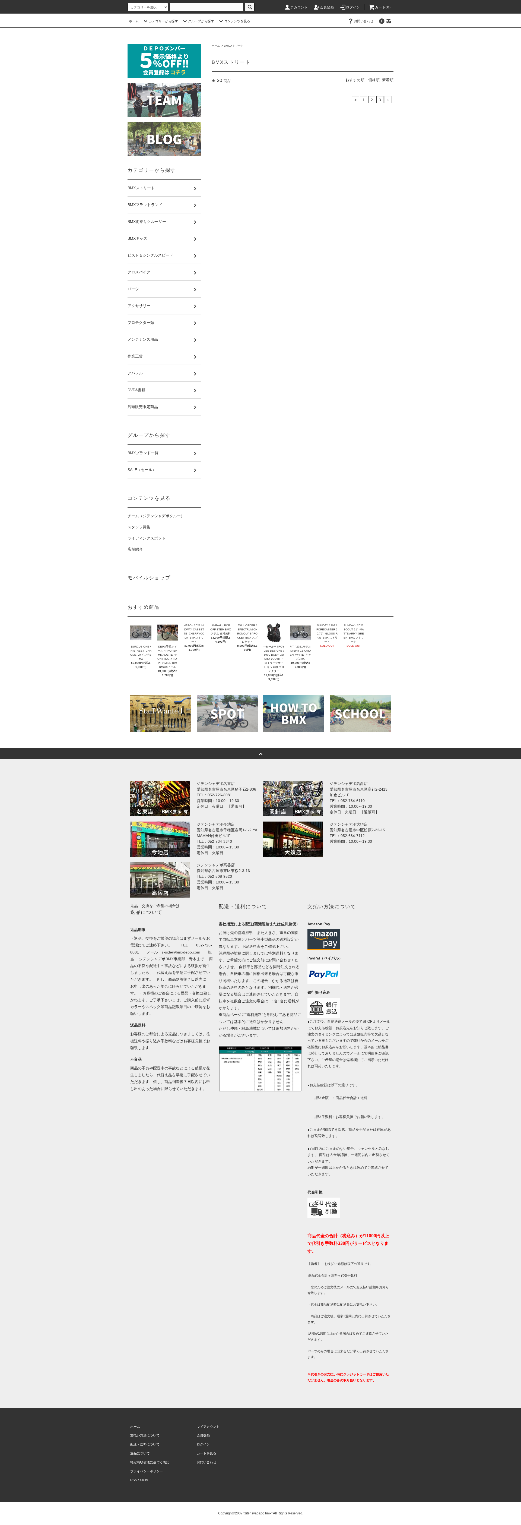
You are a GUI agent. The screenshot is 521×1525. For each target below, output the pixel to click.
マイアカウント (208, 1427)
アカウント (299, 7)
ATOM (143, 1480)
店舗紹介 (135, 549)
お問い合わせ (363, 21)
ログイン (353, 7)
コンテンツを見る (237, 21)
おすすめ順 (354, 80)
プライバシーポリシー (146, 1471)
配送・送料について (145, 1444)
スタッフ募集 (139, 527)
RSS (133, 1480)
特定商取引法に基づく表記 (149, 1462)
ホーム (134, 21)
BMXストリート (233, 45)
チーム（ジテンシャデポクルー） (156, 516)
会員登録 (327, 7)
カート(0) (383, 7)
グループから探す (201, 21)
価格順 (374, 80)
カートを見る (206, 1453)
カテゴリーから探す (163, 21)
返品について (140, 1453)
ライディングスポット (147, 538)
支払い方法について (145, 1435)
